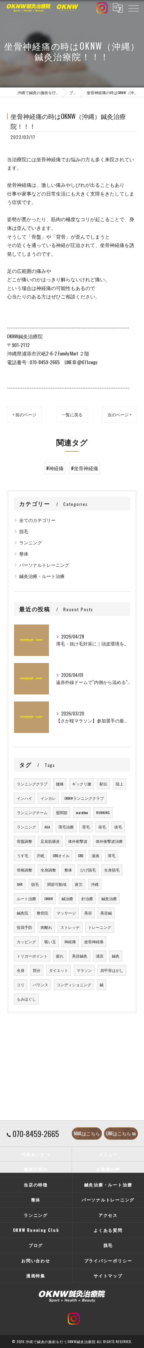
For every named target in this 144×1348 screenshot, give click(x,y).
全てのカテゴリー (37, 520)
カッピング (26, 941)
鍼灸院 (22, 913)
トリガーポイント (32, 956)
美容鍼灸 (79, 956)
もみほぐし (26, 999)
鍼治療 (67, 898)
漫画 (95, 855)
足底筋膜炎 (50, 841)
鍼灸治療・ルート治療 (42, 576)
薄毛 (111, 855)
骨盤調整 (24, 841)
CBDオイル (61, 855)
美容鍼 (106, 913)
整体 (23, 553)
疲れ (60, 956)
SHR (20, 884)
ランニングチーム (32, 812)
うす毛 (22, 855)
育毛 (86, 827)
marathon (82, 812)
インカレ (48, 798)
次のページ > (119, 414)
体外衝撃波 (77, 841)
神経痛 (70, 941)
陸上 (119, 783)
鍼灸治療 (109, 898)
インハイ (24, 798)
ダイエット (58, 970)
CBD (80, 855)
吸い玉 (50, 941)
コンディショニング (74, 984)
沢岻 (40, 855)
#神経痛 (55, 468)
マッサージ (66, 913)
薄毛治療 (66, 827)
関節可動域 (56, 884)
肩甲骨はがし (111, 970)
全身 (20, 970)
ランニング (30, 542)
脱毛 (23, 531)
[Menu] (133, 7)
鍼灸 (116, 956)
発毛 (102, 827)
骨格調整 (24, 870)
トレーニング (99, 927)
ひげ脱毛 (88, 870)
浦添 (99, 956)
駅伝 (103, 783)
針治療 (87, 898)
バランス (40, 984)
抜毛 (118, 827)
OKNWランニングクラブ (84, 798)
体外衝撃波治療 (109, 841)
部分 (37, 970)
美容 (88, 913)
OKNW (48, 898)
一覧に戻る (72, 414)
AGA (47, 827)
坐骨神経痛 (93, 941)
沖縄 (95, 884)
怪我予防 (24, 927)
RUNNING (103, 812)
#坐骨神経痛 (84, 468)
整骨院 (42, 913)
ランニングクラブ (32, 783)
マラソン (84, 970)
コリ (20, 984)
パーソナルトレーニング (44, 565)
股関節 (61, 812)
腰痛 (60, 783)
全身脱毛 (112, 870)
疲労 (78, 884)
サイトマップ (108, 1275)
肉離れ (46, 927)
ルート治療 (26, 898)
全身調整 (48, 870)
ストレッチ (70, 927)
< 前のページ (24, 414)
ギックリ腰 (81, 783)
